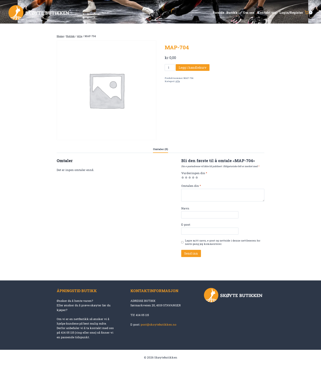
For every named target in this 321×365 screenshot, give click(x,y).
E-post (185, 224)
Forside (218, 12)
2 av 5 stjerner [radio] (186, 177)
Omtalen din (191, 186)
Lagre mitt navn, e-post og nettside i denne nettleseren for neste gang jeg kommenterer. (222, 242)
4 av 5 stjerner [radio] (193, 177)
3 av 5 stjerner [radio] (189, 177)
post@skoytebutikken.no (158, 324)
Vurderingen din (194, 173)
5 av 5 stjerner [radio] (196, 177)
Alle (177, 81)
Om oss (248, 12)
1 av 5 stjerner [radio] (182, 177)
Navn (185, 208)
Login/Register (291, 12)
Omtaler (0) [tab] (160, 149)
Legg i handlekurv (192, 68)
